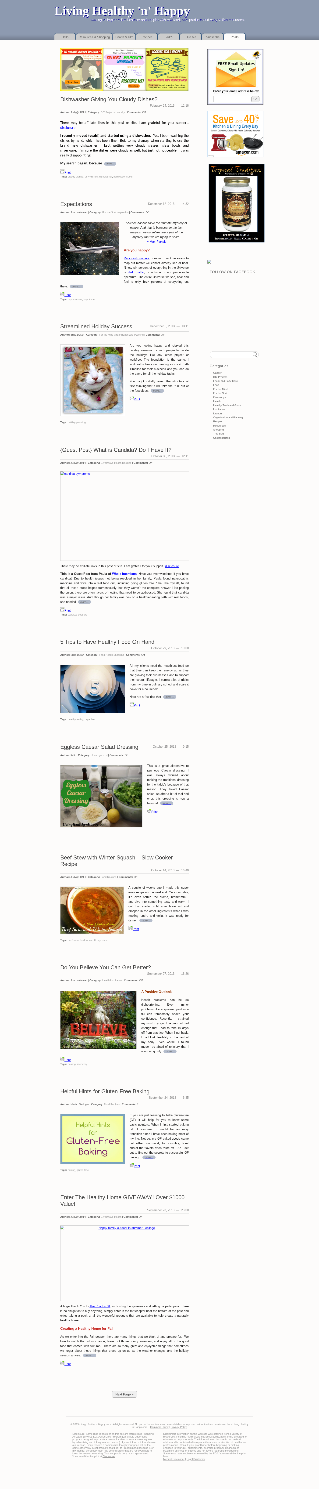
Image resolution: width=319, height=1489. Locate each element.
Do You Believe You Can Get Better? (105, 967)
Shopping (118, 654)
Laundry (120, 112)
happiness (89, 299)
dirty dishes (91, 176)
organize (90, 719)
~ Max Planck (156, 241)
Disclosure (109, 1456)
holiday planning (77, 422)
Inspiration (122, 212)
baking (71, 1170)
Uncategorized (99, 755)
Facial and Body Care (225, 381)
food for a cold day (90, 940)
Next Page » (124, 1394)
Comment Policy (159, 1427)
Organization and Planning (129, 334)
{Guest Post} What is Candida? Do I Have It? (115, 450)
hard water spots (123, 176)
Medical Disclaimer (173, 1459)
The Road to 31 (99, 1306)
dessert (82, 614)
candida (72, 614)
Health (117, 462)
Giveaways (107, 462)
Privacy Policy (179, 1427)
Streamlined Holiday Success (96, 326)
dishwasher (105, 176)
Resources (219, 425)
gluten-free (83, 1170)
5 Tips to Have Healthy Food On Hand (107, 642)
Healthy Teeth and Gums (227, 405)
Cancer (217, 372)
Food (102, 654)
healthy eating (75, 719)
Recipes (126, 462)
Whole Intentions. (125, 574)
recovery (82, 1064)
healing (72, 1064)
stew (104, 940)
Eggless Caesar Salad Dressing (99, 747)
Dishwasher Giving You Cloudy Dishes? (108, 99)
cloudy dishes (75, 176)
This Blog (218, 433)
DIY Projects (108, 112)
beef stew (73, 940)
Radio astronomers (136, 258)
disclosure (67, 128)
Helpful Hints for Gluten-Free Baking (104, 1091)
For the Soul (109, 212)
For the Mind (106, 334)
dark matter (136, 272)
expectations (75, 299)
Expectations (76, 204)
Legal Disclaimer (196, 1459)
